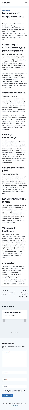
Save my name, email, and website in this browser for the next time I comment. (14, 391)
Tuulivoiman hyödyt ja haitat (7, 292)
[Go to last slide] (4, 320)
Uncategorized (6, 10)
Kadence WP (14, 405)
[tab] (11, 332)
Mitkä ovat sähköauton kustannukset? (23, 293)
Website (5, 386)
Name (5, 372)
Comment (6, 352)
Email (5, 379)
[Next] (25, 320)
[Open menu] (26, 3)
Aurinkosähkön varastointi (12, 312)
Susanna (6, 19)
